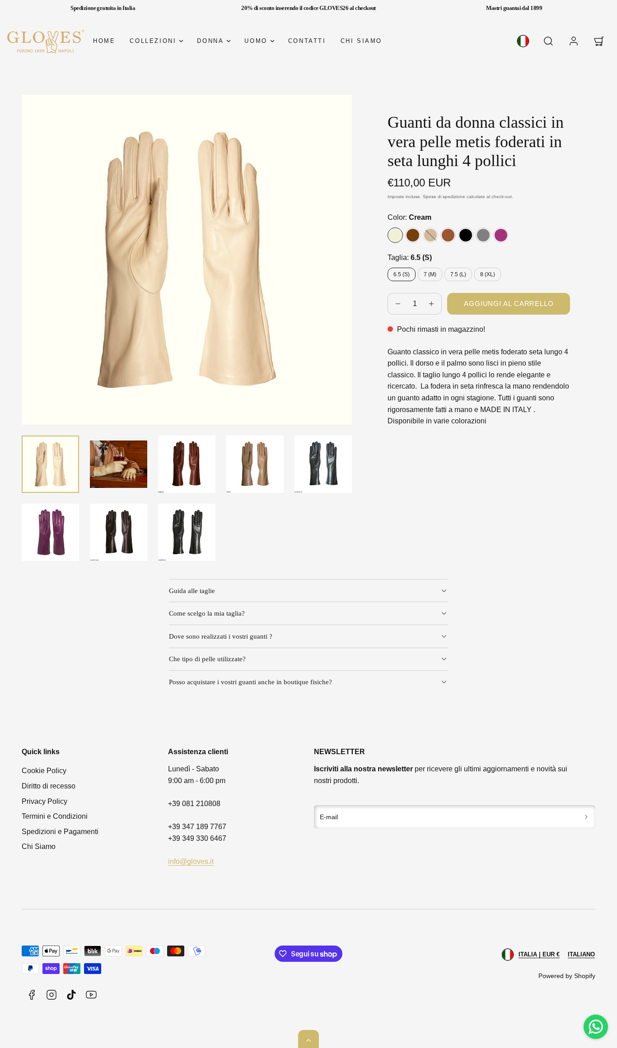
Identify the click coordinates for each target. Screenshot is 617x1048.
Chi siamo (361, 40)
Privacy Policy (44, 801)
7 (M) (430, 274)
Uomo (255, 40)
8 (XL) (487, 274)
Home (104, 40)
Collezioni (153, 40)
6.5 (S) (401, 274)
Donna (210, 40)
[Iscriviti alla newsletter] (586, 817)
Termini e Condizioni (55, 816)
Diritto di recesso (48, 786)
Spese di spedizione (444, 196)
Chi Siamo (39, 846)
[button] (548, 41)
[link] (523, 41)
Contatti (307, 40)
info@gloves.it (191, 861)
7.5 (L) (458, 274)
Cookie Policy (44, 770)
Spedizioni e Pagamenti (60, 831)
